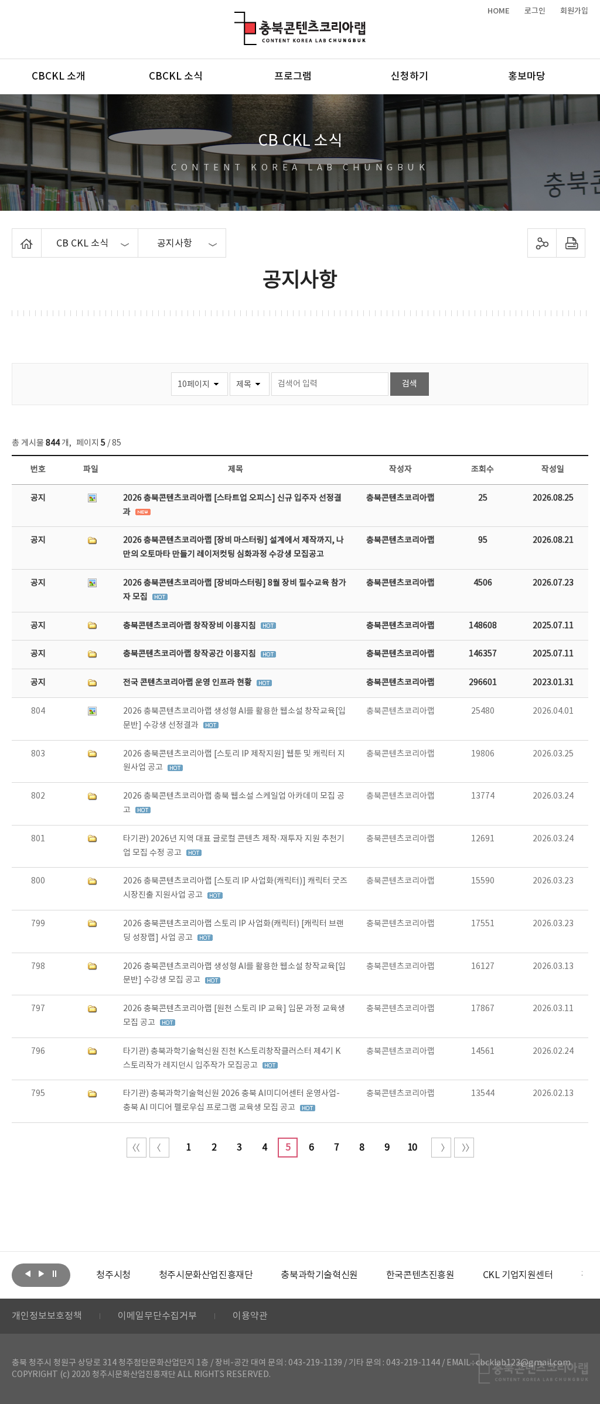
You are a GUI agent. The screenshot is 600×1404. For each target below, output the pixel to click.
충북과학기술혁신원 (319, 1275)
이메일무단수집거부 (157, 1316)
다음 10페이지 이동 (441, 1148)
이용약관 (250, 1316)
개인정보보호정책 (47, 1316)
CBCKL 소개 (59, 77)
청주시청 (113, 1275)
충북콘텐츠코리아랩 (237, 18)
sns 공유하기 (542, 243)
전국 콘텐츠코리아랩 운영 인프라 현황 (188, 682)
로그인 (535, 11)
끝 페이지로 (464, 1148)
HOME (499, 11)
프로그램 (293, 77)
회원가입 (574, 11)
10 (412, 1147)
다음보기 (41, 1274)
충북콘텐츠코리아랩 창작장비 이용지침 (190, 626)
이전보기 (27, 1274)
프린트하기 (570, 243)
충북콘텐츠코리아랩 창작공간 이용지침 (190, 654)
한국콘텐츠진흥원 (420, 1275)
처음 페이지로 (136, 1148)
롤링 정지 (54, 1274)
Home (15, 235)
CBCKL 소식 (176, 77)
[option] (113, 1275)
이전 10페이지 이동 (159, 1148)
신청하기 (409, 77)
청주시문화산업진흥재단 (206, 1275)
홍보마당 (527, 77)
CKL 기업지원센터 (518, 1275)
